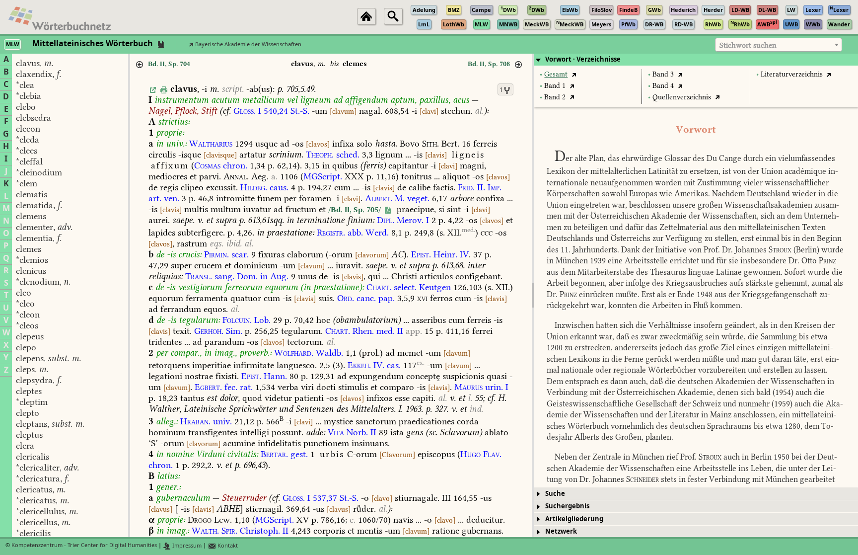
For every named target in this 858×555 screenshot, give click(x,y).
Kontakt (227, 546)
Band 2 (555, 97)
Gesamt (556, 74)
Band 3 (663, 74)
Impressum (186, 546)
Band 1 (555, 85)
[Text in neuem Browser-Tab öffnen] (574, 74)
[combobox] (778, 45)
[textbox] (778, 45)
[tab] (696, 60)
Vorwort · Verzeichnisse (583, 59)
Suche (555, 493)
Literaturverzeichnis (792, 74)
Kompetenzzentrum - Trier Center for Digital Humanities (84, 546)
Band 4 (663, 85)
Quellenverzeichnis (681, 97)
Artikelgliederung (574, 519)
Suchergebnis (567, 506)
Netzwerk (561, 531)
